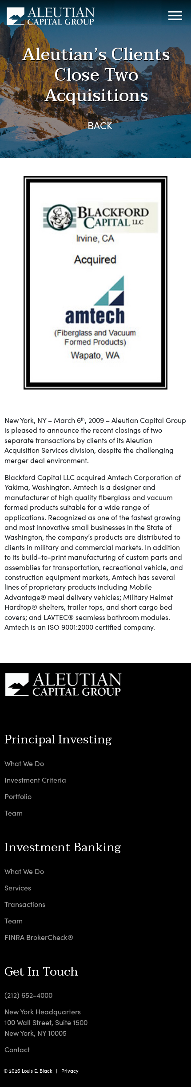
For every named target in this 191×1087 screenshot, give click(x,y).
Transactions (24, 904)
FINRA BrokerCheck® (38, 937)
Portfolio (18, 796)
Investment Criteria (35, 779)
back (100, 125)
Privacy (70, 1070)
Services (17, 887)
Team (13, 812)
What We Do (24, 763)
